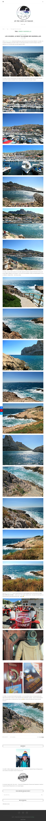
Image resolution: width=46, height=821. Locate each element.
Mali (24, 37)
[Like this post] (37, 737)
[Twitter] (22, 24)
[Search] (42, 1)
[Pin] (1, 410)
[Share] (1, 407)
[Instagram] (24, 24)
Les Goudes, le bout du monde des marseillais (23, 36)
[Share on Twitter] (40, 737)
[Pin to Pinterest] (41, 737)
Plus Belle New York (9, 593)
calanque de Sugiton (8, 41)
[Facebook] (21, 24)
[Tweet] (1, 413)
